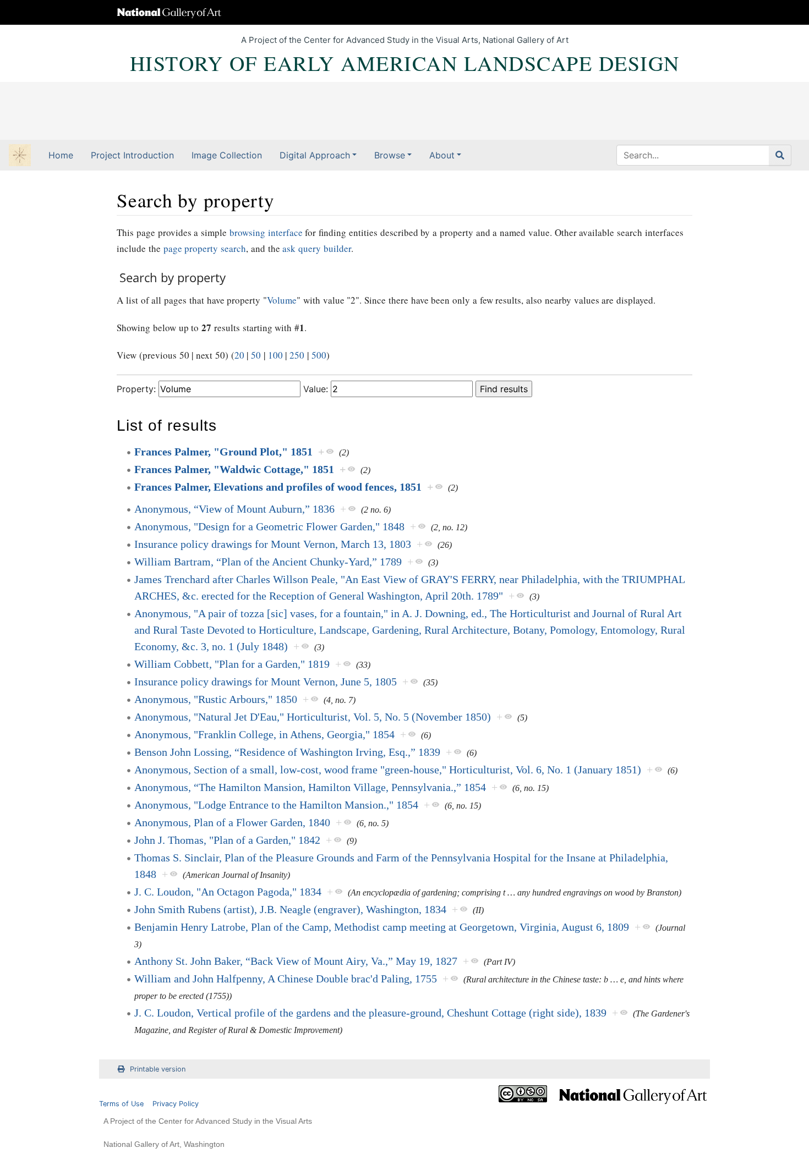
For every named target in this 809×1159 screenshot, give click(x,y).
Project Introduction (132, 155)
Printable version (157, 1069)
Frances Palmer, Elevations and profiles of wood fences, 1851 (278, 487)
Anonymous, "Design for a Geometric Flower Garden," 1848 (269, 526)
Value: (315, 388)
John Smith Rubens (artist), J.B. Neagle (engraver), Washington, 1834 (290, 909)
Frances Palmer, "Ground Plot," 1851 (223, 452)
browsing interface (266, 232)
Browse (389, 155)
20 (239, 355)
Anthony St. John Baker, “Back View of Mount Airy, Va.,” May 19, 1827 (295, 961)
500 (318, 355)
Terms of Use (121, 1104)
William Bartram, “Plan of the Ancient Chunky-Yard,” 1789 (268, 562)
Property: (136, 388)
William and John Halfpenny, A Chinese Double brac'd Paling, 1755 (285, 979)
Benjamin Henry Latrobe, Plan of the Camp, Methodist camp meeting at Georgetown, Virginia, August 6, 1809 (381, 927)
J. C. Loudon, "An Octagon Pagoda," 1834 (227, 892)
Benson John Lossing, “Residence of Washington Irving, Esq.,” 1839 (287, 752)
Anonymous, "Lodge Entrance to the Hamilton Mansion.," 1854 (276, 805)
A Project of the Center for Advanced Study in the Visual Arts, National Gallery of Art (405, 40)
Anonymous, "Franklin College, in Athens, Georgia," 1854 (264, 734)
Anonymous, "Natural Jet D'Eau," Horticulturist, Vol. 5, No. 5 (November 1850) (312, 717)
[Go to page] (780, 155)
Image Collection (227, 155)
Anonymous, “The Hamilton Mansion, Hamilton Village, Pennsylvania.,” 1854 (310, 787)
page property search (205, 248)
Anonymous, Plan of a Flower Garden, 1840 (232, 822)
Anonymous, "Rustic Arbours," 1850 (215, 699)
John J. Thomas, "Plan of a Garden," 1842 (227, 840)
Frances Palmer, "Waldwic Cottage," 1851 (234, 469)
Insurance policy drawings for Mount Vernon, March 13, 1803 (272, 544)
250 (296, 355)
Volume (282, 300)
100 (275, 355)
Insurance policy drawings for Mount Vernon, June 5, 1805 (265, 681)
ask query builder (316, 248)
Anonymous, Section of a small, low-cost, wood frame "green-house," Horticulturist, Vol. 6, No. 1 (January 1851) (387, 769)
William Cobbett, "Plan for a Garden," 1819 (232, 664)
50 (256, 355)
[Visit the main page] (20, 156)
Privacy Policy (175, 1104)
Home (60, 155)
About (442, 155)
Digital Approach (315, 155)
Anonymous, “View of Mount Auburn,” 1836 (234, 509)
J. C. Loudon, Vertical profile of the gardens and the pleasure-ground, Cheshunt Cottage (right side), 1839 (370, 1013)
